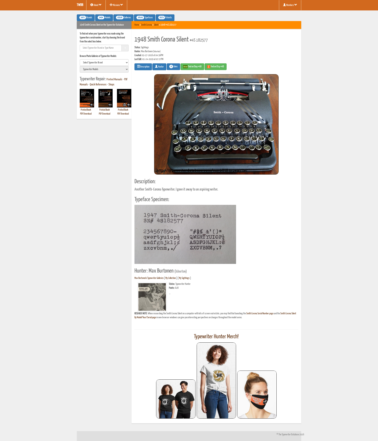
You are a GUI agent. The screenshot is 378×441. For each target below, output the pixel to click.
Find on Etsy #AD (217, 66)
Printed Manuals (114, 79)
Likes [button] (174, 66)
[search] (104, 62)
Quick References (98, 84)
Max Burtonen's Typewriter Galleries (149, 278)
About (96, 5)
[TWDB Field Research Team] (257, 395)
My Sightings (184, 278)
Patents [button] (166, 17)
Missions (116, 5)
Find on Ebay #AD (195, 66)
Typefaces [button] (145, 17)
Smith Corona (146, 25)
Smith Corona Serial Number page (259, 313)
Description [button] (144, 67)
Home (136, 25)
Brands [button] (86, 17)
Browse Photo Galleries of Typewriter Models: (98, 56)
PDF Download (86, 114)
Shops (111, 84)
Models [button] (104, 17)
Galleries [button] (124, 17)
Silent (156, 25)
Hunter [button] (161, 67)
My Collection (170, 278)
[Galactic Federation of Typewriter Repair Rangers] (216, 380)
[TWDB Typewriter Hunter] (175, 399)
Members (290, 5)
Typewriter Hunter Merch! (216, 336)
